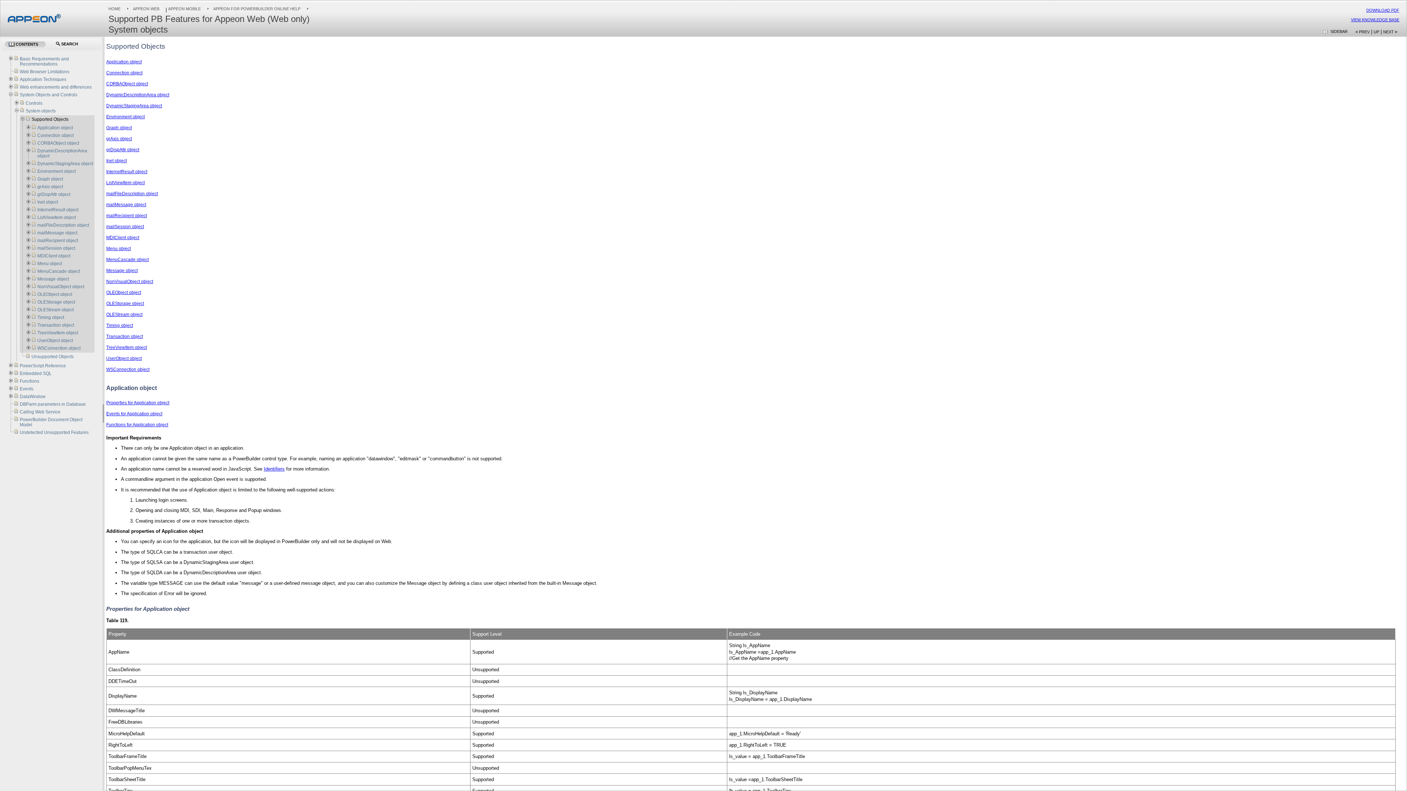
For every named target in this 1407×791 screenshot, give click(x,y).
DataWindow (32, 396)
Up (1376, 32)
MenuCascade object (127, 259)
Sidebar (1339, 31)
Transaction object (124, 336)
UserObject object (124, 358)
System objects (41, 111)
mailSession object (125, 226)
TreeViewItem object (126, 347)
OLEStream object (124, 314)
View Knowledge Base (1375, 20)
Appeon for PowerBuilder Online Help (256, 9)
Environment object (125, 116)
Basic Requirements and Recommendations (44, 61)
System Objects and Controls (48, 94)
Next (1388, 32)
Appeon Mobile (184, 9)
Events (26, 388)
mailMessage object (126, 204)
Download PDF (1382, 10)
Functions (29, 381)
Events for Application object (134, 413)
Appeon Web (146, 9)
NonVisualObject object (129, 281)
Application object (124, 61)
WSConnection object (127, 369)
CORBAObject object (127, 83)
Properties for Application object (137, 402)
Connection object (124, 72)
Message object (122, 270)
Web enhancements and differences (56, 87)
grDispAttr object (122, 149)
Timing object (119, 325)
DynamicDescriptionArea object (137, 94)
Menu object (118, 248)
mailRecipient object (126, 215)
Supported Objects (50, 119)
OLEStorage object (125, 303)
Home (114, 9)
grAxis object (119, 138)
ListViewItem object (125, 182)
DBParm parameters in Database (53, 404)
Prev (1364, 32)
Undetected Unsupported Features (54, 432)
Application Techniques (43, 79)
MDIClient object (122, 237)
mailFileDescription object (132, 193)
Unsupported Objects (53, 356)
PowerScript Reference (43, 365)
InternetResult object (126, 171)
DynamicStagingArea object (134, 105)
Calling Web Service (40, 412)
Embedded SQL (36, 373)
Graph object (119, 127)
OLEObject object (123, 292)
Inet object (116, 160)
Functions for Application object (137, 424)
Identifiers (274, 469)
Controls (34, 103)
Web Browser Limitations (44, 71)
